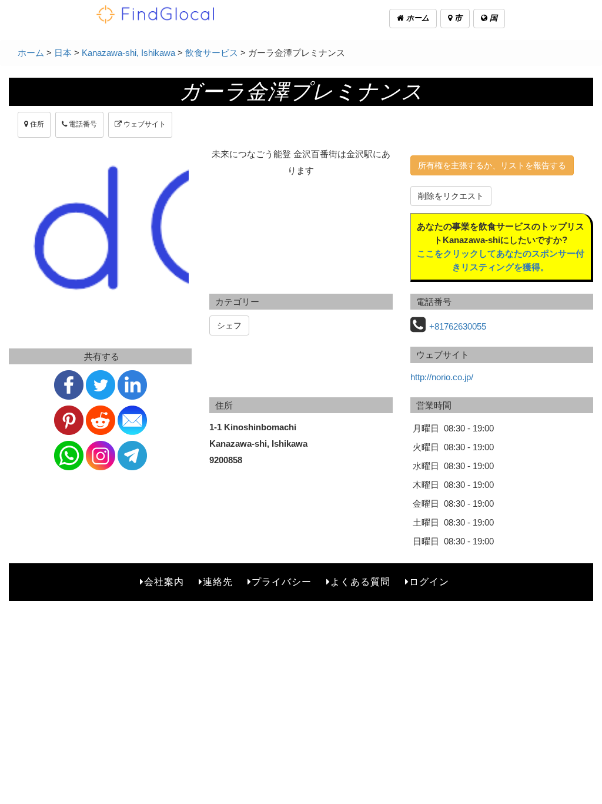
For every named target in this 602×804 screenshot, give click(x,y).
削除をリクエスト (451, 196)
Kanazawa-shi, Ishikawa (128, 53)
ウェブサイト (144, 124)
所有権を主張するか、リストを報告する (492, 165)
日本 (63, 53)
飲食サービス (211, 53)
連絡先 (218, 582)
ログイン (429, 582)
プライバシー (282, 582)
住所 (36, 124)
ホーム (416, 18)
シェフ (229, 325)
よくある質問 (360, 582)
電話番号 (82, 124)
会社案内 (164, 582)
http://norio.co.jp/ (441, 377)
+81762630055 (457, 326)
